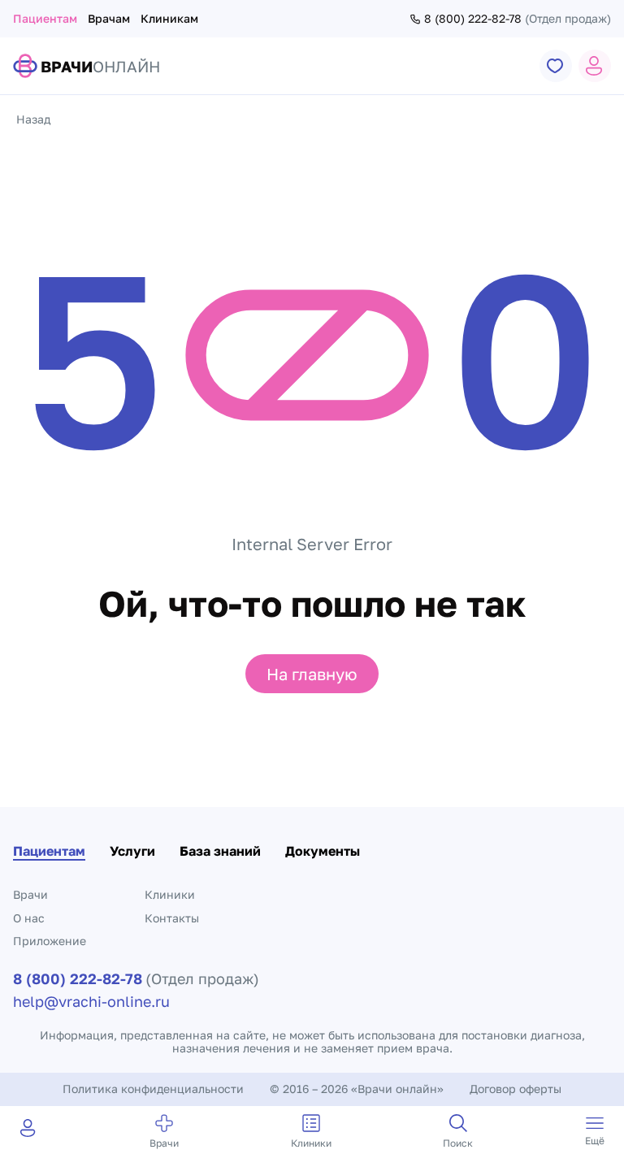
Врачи (30, 894)
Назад (33, 119)
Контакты (172, 918)
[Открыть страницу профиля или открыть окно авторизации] (594, 66)
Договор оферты (515, 1088)
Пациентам (45, 18)
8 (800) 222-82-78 (473, 18)
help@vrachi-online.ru (91, 1001)
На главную (312, 673)
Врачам (109, 18)
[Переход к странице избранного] (556, 66)
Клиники (170, 894)
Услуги (132, 851)
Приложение (49, 941)
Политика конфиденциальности (153, 1088)
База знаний (220, 851)
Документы (322, 851)
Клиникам (169, 18)
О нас (29, 918)
